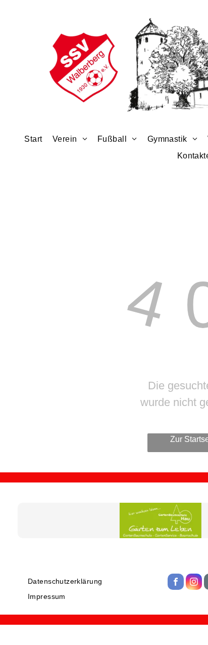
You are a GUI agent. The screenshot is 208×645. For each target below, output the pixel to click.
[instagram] (194, 583)
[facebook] (176, 583)
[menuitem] (33, 139)
